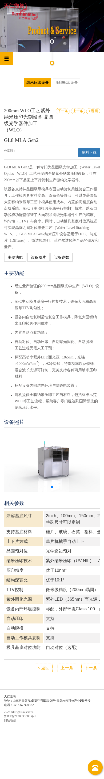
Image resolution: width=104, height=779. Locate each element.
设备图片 (38, 257)
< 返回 (93, 111)
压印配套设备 (66, 83)
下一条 (63, 111)
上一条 (78, 111)
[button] (52, 487)
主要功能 (15, 257)
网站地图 (10, 720)
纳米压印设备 (37, 83)
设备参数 (61, 257)
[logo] (15, 8)
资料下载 (89, 152)
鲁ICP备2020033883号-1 (20, 716)
